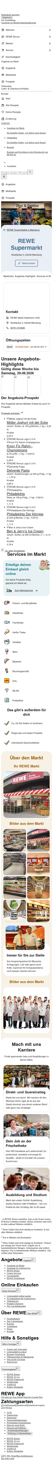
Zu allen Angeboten (15, 550)
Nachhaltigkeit (13, 1319)
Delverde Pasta (18, 470)
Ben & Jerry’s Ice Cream (25, 530)
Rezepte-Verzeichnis (16, 1354)
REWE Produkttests (16, 1278)
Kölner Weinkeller (15, 1387)
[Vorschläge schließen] (4, 176)
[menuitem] (26, 29)
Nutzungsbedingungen (17, 1420)
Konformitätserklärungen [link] (18, 1431)
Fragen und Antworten (17, 1349)
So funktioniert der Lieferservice (21, 1298)
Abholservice (13, 1301)
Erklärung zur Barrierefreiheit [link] (19, 1434)
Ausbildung (12, 1326)
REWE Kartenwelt (15, 1379)
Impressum (12, 1417)
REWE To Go (13, 1377)
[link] (29, 130)
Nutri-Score (12, 1362)
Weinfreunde (12, 1382)
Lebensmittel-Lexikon (16, 1352)
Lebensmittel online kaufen (19, 1296)
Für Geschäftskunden (16, 1306)
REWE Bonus (13, 1270)
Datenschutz (12, 1415)
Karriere (10, 1324)
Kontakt (10, 1331)
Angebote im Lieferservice (19, 1268)
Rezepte (27, 151)
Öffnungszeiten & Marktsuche (20, 1357)
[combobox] (14, 172)
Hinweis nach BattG (16, 1425)
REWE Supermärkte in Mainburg (23, 230)
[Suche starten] (30, 172)
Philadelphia (16, 493)
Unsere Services (14, 1273)
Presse (9, 1329)
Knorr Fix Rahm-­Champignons (20, 447)
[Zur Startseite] (10, 5)
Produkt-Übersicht (15, 1303)
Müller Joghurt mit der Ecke (27, 422)
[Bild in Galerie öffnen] (26, 795)
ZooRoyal (11, 1384)
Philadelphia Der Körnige (25, 513)
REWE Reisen (13, 1374)
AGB (9, 1412)
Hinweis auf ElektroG (16, 1428)
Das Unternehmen (15, 1321)
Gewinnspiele (13, 1276)
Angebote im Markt (15, 1265)
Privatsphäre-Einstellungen (19, 1423)
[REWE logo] (5, 123)
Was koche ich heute (16, 1359)
